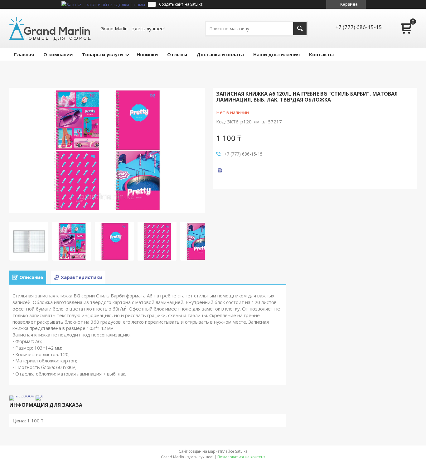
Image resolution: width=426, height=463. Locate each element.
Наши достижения (276, 54)
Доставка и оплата (220, 54)
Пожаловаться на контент (241, 457)
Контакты (321, 54)
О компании (58, 54)
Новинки (147, 54)
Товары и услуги (102, 54)
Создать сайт (171, 4)
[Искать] (300, 28)
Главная (24, 54)
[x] (39, 395)
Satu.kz (241, 451)
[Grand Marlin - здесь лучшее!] (50, 28)
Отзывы (177, 54)
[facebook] (21, 395)
